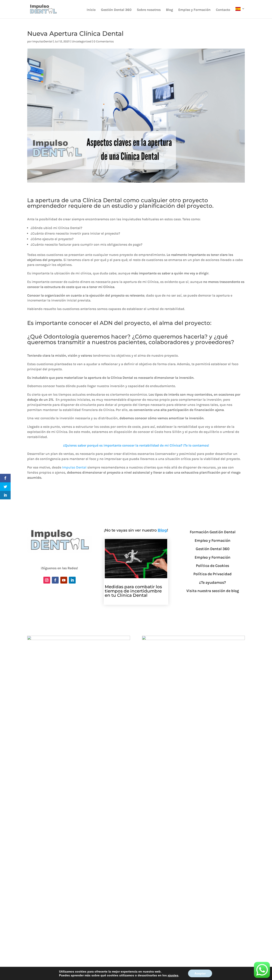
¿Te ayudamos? (212, 582)
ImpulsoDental (42, 41)
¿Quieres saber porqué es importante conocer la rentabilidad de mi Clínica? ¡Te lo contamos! (136, 445)
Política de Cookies (212, 565)
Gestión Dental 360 (116, 10)
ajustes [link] (173, 975)
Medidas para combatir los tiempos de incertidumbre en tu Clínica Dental (133, 591)
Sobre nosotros (149, 10)
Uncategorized (81, 41)
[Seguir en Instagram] (46, 580)
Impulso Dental (74, 467)
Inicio (91, 10)
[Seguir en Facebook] (55, 580)
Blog (169, 10)
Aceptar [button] (200, 973)
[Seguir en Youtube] (63, 580)
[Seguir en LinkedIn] (72, 580)
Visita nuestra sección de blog (212, 590)
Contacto (223, 10)
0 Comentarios (104, 41)
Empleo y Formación (194, 10)
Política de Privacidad (212, 574)
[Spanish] (240, 12)
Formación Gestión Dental (212, 532)
